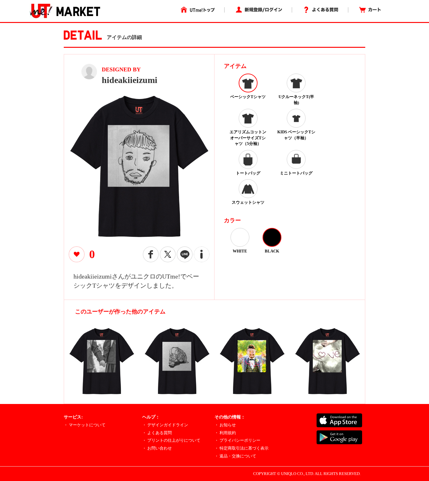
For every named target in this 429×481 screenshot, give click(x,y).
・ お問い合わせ (157, 448)
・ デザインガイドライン (165, 425)
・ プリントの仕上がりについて (171, 440)
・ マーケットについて (85, 425)
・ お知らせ (225, 425)
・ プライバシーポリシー (237, 440)
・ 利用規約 (225, 432)
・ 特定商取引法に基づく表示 (242, 448)
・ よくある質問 (157, 432)
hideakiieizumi (129, 80)
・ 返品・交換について (235, 456)
